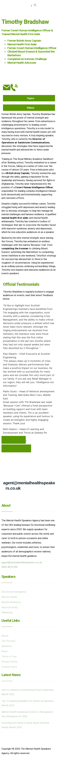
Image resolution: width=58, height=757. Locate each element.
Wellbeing (6, 612)
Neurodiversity (9, 607)
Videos (30, 107)
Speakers (6, 646)
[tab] (29, 98)
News (4, 651)
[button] (29, 14)
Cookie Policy (9, 666)
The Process (8, 640)
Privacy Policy (9, 661)
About (4, 635)
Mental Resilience (16, 448)
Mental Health (13, 440)
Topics (30, 98)
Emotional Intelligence (13, 591)
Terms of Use (9, 656)
